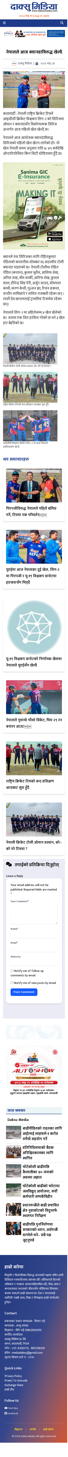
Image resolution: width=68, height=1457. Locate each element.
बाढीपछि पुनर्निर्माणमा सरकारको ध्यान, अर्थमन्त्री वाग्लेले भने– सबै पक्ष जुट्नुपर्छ (40, 1232)
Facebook (12, 1413)
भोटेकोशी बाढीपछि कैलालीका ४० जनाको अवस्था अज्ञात (38, 1172)
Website (16, 957)
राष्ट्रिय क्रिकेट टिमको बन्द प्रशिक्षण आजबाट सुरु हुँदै (26, 404)
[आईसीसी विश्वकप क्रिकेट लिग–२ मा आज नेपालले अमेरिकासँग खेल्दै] (30, 425)
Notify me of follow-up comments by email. (27, 973)
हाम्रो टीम (9, 1389)
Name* (14, 929)
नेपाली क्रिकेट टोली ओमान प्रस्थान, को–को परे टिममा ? (27, 366)
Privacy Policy (13, 1376)
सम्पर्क (33, 1429)
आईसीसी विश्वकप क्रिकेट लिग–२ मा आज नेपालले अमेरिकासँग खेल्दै (25, 445)
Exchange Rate (14, 1385)
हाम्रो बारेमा (48, 1429)
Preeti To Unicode (16, 1380)
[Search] (62, 23)
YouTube (13, 1408)
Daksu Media (18, 1119)
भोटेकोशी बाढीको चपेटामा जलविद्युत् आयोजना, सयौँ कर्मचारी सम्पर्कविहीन (41, 1191)
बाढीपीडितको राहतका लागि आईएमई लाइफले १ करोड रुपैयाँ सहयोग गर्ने (42, 1134)
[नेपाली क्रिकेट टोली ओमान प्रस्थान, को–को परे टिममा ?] (30, 348)
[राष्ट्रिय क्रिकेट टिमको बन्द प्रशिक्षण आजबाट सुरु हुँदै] (30, 387)
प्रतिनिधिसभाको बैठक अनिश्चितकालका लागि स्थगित (38, 1153)
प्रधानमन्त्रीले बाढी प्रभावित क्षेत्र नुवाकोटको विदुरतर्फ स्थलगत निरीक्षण (41, 1210)
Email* (14, 943)
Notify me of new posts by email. (35, 983)
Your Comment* (20, 901)
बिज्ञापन (18, 1429)
